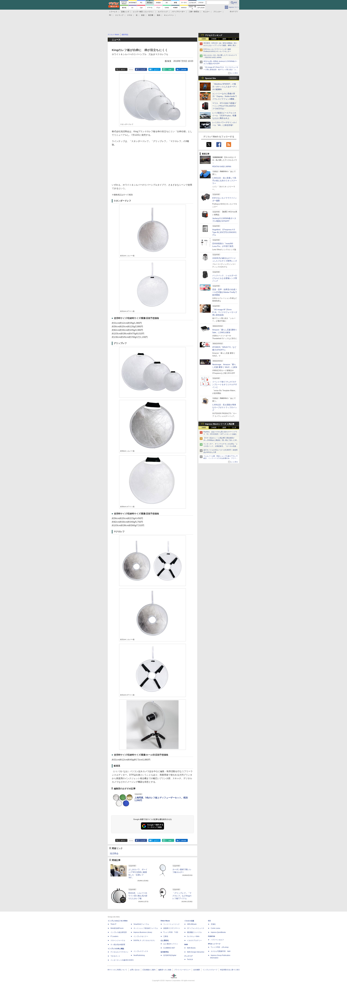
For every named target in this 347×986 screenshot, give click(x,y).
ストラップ (119, 15)
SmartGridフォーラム (141, 924)
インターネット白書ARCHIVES (122, 960)
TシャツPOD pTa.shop (220, 947)
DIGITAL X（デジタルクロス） (145, 940)
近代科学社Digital (169, 955)
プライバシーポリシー (182, 970)
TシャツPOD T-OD (170, 932)
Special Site (210, 78)
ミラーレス (113, 12)
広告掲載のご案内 (148, 970)
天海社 (213, 924)
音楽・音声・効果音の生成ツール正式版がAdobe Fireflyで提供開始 (224, 292)
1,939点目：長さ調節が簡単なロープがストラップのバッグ (224, 407)
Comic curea (215, 928)
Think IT (113, 924)
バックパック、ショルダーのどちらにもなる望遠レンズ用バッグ (224, 278)
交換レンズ (125, 12)
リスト (131, 69)
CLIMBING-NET (169, 948)
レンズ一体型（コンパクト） (143, 12)
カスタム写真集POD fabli (220, 951)
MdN (186, 944)
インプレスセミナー (141, 936)
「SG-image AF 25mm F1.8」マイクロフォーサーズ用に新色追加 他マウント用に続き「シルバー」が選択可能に (220, 69)
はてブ (156, 69)
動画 (158, 15)
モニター (206, 12)
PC (110, 15)
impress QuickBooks (218, 932)
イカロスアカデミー (194, 940)
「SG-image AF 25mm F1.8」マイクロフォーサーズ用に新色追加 (224, 312)
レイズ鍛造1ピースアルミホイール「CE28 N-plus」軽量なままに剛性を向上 (224, 115)
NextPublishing (139, 955)
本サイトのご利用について (117, 970)
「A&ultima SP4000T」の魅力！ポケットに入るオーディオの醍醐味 (224, 86)
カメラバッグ (163, 12)
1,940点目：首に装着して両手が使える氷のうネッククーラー (224, 180)
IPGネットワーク (214, 944)
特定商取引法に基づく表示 (230, 970)
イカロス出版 (189, 921)
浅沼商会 (114, 853)
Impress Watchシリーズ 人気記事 (219, 424)
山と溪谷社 (165, 940)
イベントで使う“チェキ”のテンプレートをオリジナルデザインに (224, 384)
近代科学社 (165, 952)
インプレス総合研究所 (118, 932)
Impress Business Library (143, 932)
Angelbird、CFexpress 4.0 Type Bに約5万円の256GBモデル (224, 232)
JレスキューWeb (193, 936)
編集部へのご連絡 (164, 970)
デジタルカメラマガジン (119, 952)
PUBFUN (211, 936)
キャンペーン (169, 15)
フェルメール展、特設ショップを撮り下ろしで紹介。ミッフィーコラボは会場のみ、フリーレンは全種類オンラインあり (220, 458)
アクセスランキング (213, 35)
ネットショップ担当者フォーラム (146, 928)
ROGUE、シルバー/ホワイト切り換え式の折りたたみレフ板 (137, 896)
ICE (209, 921)
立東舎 (165, 936)
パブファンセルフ (217, 940)
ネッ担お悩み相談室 (117, 944)
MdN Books (191, 948)
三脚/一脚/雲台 (194, 12)
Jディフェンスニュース (195, 928)
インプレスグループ (210, 970)
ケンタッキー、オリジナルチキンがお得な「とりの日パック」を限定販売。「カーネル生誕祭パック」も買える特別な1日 (220, 446)
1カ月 (234, 39)
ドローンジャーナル (117, 940)
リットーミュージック (171, 924)
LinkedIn (183, 69)
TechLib (190, 959)
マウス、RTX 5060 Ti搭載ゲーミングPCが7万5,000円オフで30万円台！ (224, 106)
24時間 (213, 39)
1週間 (224, 39)
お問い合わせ (135, 970)
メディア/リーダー (178, 12)
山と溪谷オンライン (170, 944)
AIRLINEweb (192, 924)
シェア (143, 69)
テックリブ (188, 956)
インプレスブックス (141, 951)
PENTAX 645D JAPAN (221, 166)
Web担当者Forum (116, 928)
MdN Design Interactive (195, 952)
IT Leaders (114, 936)
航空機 (150, 15)
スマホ (129, 15)
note (169, 69)
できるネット (115, 956)
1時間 (204, 39)
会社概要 (196, 970)
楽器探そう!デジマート (171, 928)
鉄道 (142, 15)
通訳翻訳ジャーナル (194, 932)
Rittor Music (165, 921)
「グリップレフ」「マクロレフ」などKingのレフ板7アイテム (181, 896)
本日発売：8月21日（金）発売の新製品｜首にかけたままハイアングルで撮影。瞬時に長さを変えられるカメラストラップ (220, 45)
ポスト (123, 69)
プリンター (217, 12)
